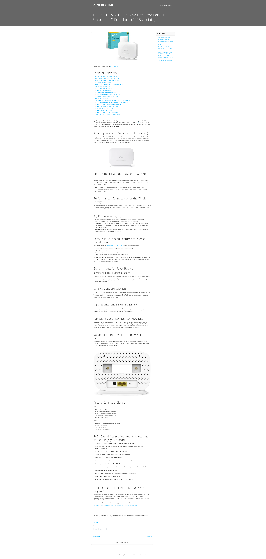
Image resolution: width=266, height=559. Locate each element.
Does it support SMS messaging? (105, 110)
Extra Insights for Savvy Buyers (103, 86)
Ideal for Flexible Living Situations (105, 88)
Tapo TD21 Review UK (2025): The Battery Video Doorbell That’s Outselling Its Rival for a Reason (165, 59)
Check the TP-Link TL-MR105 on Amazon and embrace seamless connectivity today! (115, 505)
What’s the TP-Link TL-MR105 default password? (109, 104)
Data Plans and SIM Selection (104, 90)
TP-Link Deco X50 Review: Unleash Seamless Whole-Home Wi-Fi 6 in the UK (165, 43)
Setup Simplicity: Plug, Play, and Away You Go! (107, 78)
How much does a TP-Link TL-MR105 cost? (108, 112)
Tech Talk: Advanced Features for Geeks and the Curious (109, 84)
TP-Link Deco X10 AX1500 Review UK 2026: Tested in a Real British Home (165, 48)
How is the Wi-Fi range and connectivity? (107, 106)
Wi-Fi (105, 529)
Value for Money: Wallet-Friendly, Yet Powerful (107, 96)
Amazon (96, 529)
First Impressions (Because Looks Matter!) (106, 76)
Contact (170, 5)
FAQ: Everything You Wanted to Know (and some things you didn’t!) (112, 100)
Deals (100, 529)
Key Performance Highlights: (104, 82)
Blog (165, 5)
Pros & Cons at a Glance (101, 98)
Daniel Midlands (114, 66)
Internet (96, 522)
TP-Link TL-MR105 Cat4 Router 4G (115, 245)
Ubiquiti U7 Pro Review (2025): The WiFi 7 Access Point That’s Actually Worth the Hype (165, 53)
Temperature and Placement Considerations (108, 94)
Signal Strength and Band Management (107, 92)
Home (161, 5)
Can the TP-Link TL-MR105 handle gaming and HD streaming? (113, 102)
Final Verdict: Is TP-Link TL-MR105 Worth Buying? (107, 114)
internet (120, 121)
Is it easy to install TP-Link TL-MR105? (106, 108)
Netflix (137, 122)
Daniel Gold (97, 63)
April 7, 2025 (106, 63)
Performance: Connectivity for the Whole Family (107, 80)
